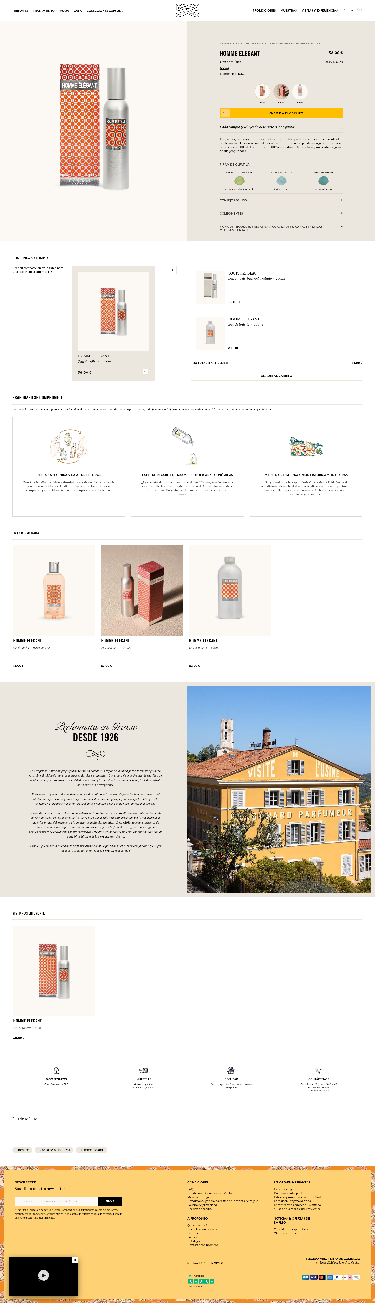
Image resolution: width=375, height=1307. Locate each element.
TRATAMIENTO (44, 11)
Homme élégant (91, 1150)
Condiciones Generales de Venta (210, 1193)
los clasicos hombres (54, 1150)
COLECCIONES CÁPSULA (105, 11)
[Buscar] (345, 10)
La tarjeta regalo (285, 1189)
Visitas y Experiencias (320, 10)
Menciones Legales (200, 1197)
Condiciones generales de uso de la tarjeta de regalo (223, 1201)
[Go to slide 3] (342, 128)
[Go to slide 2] (339, 128)
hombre (22, 1150)
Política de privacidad (202, 1205)
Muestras (288, 10)
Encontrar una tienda (202, 1229)
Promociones (264, 10)
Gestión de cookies (200, 1209)
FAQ (190, 1189)
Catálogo (194, 1241)
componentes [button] (231, 213)
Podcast (193, 1237)
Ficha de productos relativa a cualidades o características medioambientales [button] (271, 228)
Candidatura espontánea (291, 1229)
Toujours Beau (242, 273)
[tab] (281, 164)
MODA (64, 11)
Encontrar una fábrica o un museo (297, 1205)
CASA (78, 11)
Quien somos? (197, 1225)
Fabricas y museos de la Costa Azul (297, 1197)
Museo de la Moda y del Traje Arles (297, 1209)
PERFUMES (20, 11)
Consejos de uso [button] (233, 200)
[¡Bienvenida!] (187, 10)
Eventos (193, 1233)
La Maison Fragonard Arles (292, 1201)
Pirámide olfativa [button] (235, 164)
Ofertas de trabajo (286, 1233)
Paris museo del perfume (291, 1193)
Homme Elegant (244, 319)
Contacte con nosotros (203, 1245)
